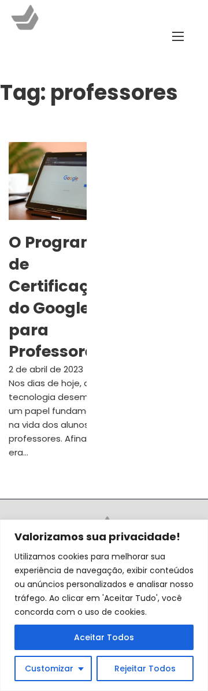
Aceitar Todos (104, 637)
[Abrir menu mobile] (178, 36)
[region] (104, 605)
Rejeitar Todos (145, 668)
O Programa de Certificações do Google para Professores (62, 296)
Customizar (49, 668)
